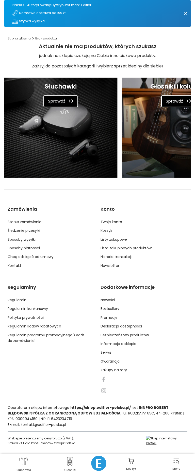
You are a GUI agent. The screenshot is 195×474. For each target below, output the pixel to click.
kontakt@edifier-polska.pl (43, 424)
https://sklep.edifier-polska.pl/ (100, 407)
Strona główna (19, 38)
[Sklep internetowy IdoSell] (166, 441)
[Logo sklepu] (98, 463)
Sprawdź (56, 101)
